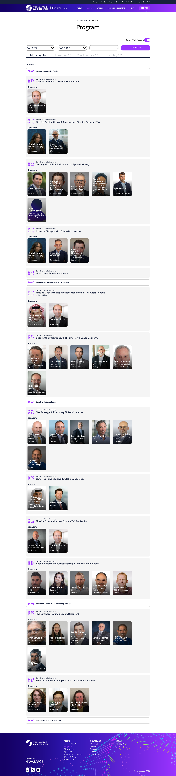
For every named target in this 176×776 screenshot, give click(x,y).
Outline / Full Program (134, 40)
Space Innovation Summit (139, 2)
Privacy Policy (121, 744)
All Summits (64, 48)
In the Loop (95, 752)
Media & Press (70, 757)
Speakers (68, 752)
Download (136, 48)
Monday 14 (38, 55)
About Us (94, 744)
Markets (93, 746)
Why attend (69, 749)
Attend (100, 8)
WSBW (67, 741)
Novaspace (96, 2)
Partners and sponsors (72, 754)
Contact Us (69, 759)
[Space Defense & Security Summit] (128, 2)
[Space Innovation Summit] (149, 2)
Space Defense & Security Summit (115, 2)
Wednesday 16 (88, 55)
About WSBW (70, 744)
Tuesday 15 (63, 55)
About (79, 8)
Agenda (89, 8)
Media (132, 8)
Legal (119, 741)
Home (79, 20)
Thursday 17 (113, 55)
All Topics (32, 48)
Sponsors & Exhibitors (116, 8)
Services (93, 749)
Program (68, 746)
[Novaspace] (101, 2)
